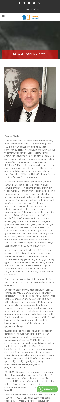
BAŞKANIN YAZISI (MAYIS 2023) (29, 56)
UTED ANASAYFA (30, 9)
